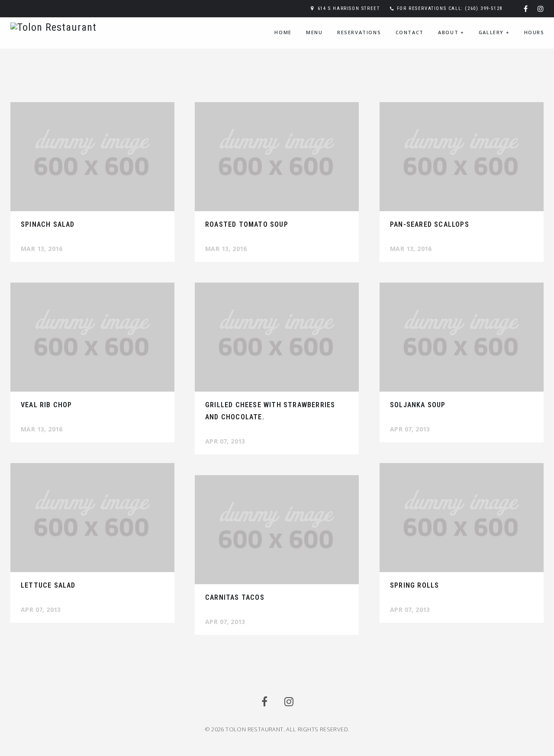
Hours (534, 32)
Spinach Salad (48, 224)
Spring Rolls (414, 585)
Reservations (359, 32)
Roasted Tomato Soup (246, 224)
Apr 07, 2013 (225, 441)
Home (282, 32)
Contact (410, 32)
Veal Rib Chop (46, 405)
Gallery (494, 32)
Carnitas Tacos (234, 597)
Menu (314, 32)
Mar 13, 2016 (42, 248)
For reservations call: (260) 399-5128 (449, 8)
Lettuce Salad (48, 585)
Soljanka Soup (418, 405)
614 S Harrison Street (349, 8)
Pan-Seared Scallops (429, 224)
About (451, 32)
